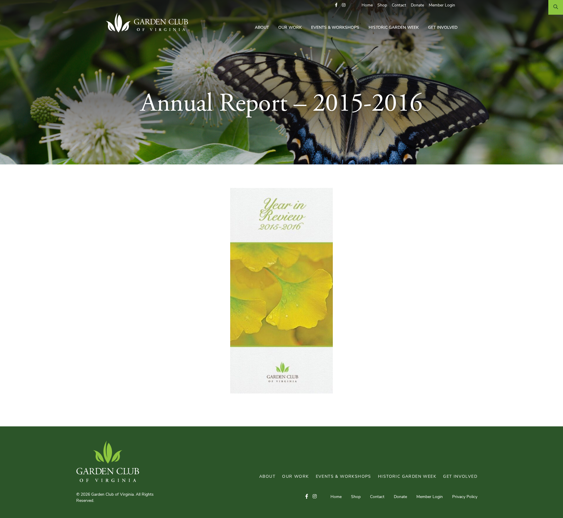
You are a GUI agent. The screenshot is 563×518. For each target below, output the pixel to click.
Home (367, 5)
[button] (336, 5)
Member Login (442, 5)
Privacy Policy (464, 497)
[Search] (555, 7)
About (262, 28)
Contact (399, 5)
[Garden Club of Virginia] (149, 23)
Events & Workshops (335, 28)
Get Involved (442, 28)
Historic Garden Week (394, 28)
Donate (417, 5)
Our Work (290, 28)
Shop (382, 5)
